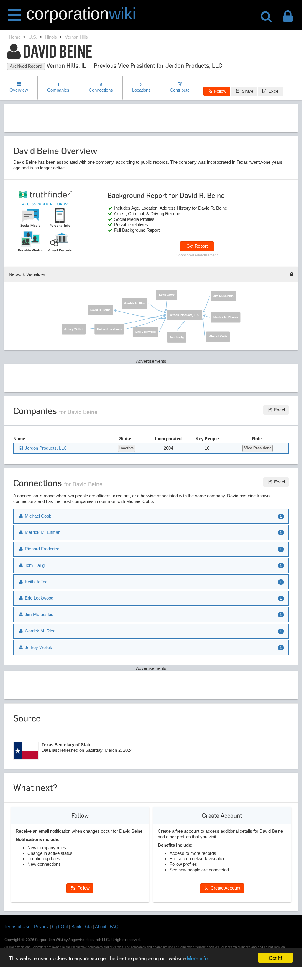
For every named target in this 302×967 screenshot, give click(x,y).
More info (197, 958)
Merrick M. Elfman (226, 317)
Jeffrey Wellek (74, 329)
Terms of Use (17, 926)
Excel (273, 91)
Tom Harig (177, 337)
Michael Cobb (218, 336)
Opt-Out (60, 926)
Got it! (275, 957)
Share (247, 91)
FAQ (114, 926)
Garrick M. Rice (134, 303)
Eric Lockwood (145, 331)
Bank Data (81, 926)
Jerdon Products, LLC (185, 315)
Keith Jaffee (167, 295)
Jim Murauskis (223, 295)
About (100, 926)
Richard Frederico (109, 329)
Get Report (197, 246)
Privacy (41, 926)
